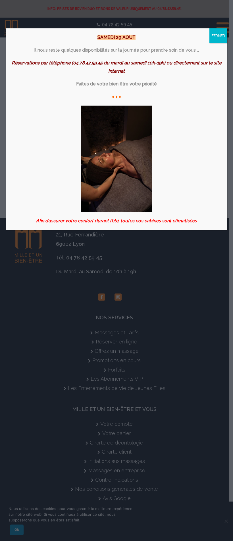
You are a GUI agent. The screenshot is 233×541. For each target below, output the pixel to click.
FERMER (218, 36)
